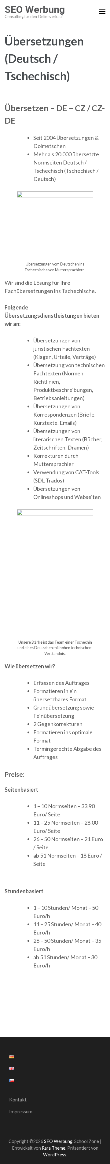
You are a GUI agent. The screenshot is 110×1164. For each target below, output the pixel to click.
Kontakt (18, 1099)
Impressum (20, 1111)
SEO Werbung (35, 9)
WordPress (54, 1154)
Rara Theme (53, 1148)
